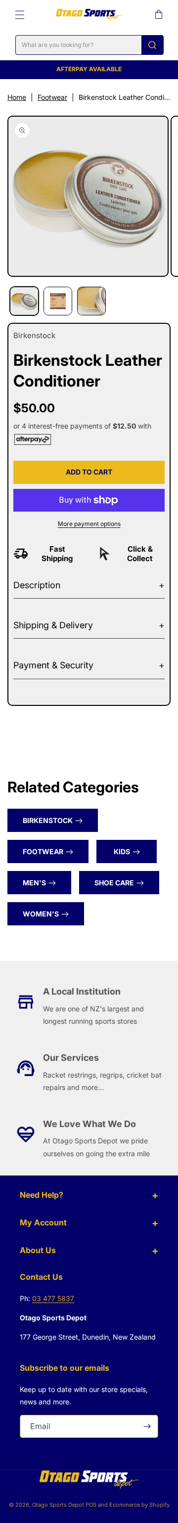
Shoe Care (114, 882)
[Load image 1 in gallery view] (24, 301)
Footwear (52, 97)
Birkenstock (48, 820)
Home (16, 97)
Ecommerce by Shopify (139, 1504)
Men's (34, 882)
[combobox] (89, 45)
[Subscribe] (147, 1426)
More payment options (89, 523)
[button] (20, 15)
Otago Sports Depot (58, 1504)
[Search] (152, 45)
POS (91, 1504)
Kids (122, 851)
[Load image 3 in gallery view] (91, 301)
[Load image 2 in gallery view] (58, 301)
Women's (41, 914)
